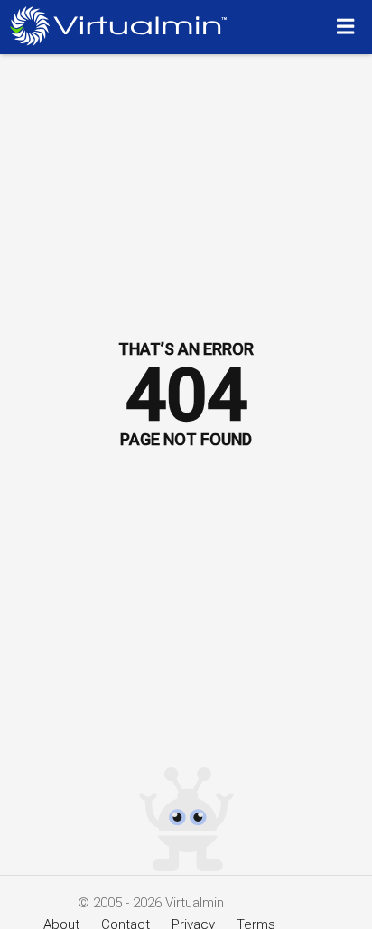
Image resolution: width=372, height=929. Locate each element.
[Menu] (348, 26)
